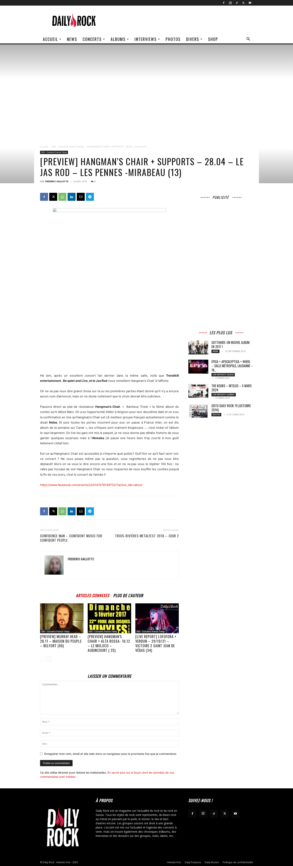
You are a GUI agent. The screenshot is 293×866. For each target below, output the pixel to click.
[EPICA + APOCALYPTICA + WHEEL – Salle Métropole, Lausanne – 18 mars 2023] (198, 367)
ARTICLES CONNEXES (92, 594)
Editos (216, 414)
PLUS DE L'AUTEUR (128, 594)
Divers (192, 39)
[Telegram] (90, 197)
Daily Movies (212, 862)
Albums (118, 39)
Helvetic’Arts (174, 862)
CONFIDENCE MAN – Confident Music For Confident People (71, 538)
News (72, 39)
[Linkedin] (72, 197)
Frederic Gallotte (56, 181)
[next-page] (48, 658)
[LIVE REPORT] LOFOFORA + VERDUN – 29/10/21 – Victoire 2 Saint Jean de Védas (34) (156, 643)
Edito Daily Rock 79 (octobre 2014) (231, 407)
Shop (213, 39)
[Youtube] (250, 3)
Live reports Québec (224, 394)
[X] (243, 3)
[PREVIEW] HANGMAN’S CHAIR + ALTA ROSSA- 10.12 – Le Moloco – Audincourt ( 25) (109, 643)
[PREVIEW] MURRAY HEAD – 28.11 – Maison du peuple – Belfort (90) (61, 641)
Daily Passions (193, 862)
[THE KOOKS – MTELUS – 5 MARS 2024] (198, 391)
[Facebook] (224, 3)
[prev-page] (42, 658)
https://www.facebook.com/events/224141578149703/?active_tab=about (91, 485)
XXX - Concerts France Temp (68, 146)
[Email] (81, 197)
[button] (248, 39)
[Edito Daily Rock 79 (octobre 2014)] (198, 411)
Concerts (92, 39)
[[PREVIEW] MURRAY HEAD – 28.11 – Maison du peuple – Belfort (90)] (62, 618)
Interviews (146, 39)
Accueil (50, 39)
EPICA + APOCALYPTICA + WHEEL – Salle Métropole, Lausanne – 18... (232, 365)
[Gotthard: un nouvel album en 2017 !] (198, 347)
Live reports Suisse (223, 374)
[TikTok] (237, 3)
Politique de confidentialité (238, 862)
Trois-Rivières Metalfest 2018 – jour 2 (147, 536)
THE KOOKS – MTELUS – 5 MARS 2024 (231, 387)
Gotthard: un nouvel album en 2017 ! (230, 344)
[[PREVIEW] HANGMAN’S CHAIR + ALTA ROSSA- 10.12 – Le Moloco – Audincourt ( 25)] (109, 618)
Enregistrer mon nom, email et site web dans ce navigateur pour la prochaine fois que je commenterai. (110, 753)
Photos (173, 39)
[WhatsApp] (62, 197)
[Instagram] (230, 3)
